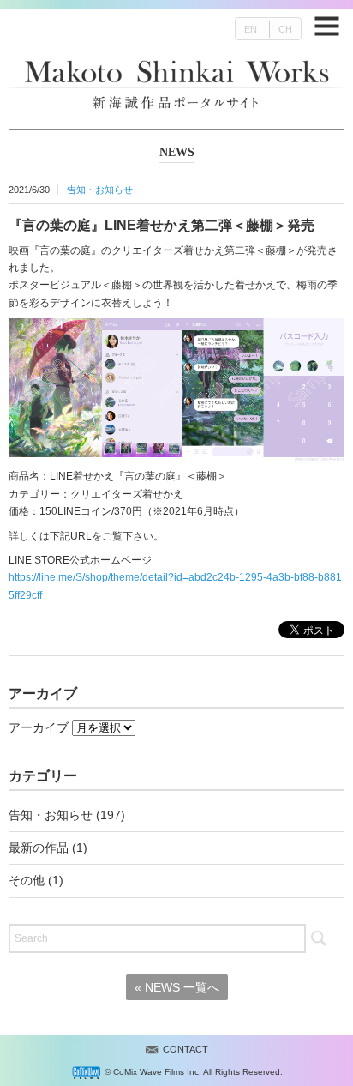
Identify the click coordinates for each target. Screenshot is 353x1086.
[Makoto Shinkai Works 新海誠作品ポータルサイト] (176, 70)
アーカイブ (39, 727)
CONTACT (185, 1049)
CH (285, 29)
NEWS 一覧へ (177, 987)
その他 (27, 880)
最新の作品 (39, 847)
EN (250, 29)
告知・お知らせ (100, 189)
